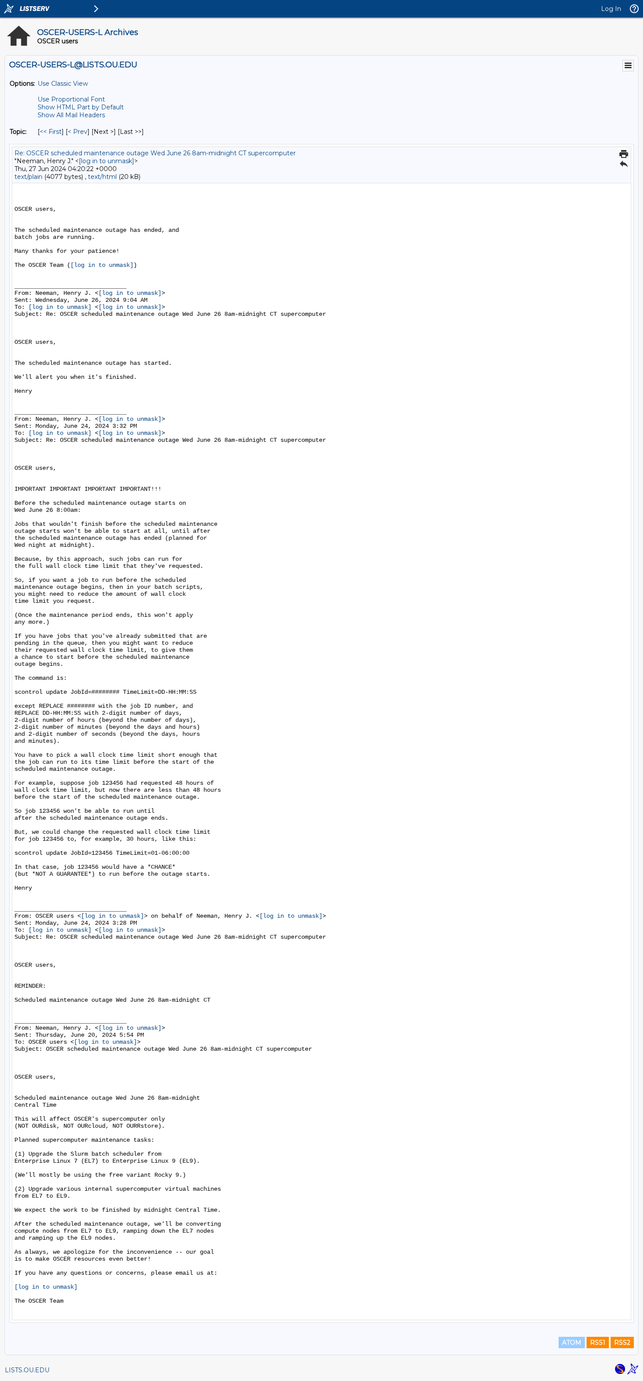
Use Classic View (63, 83)
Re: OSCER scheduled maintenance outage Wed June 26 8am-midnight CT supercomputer (155, 153)
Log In (611, 9)
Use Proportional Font (71, 99)
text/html (102, 177)
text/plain (28, 177)
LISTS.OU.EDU (27, 1370)
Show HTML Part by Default (81, 107)
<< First (51, 132)
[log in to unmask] (106, 161)
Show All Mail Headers (71, 115)
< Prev (77, 132)
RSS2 (622, 1342)
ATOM (571, 1342)
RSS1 (597, 1342)
